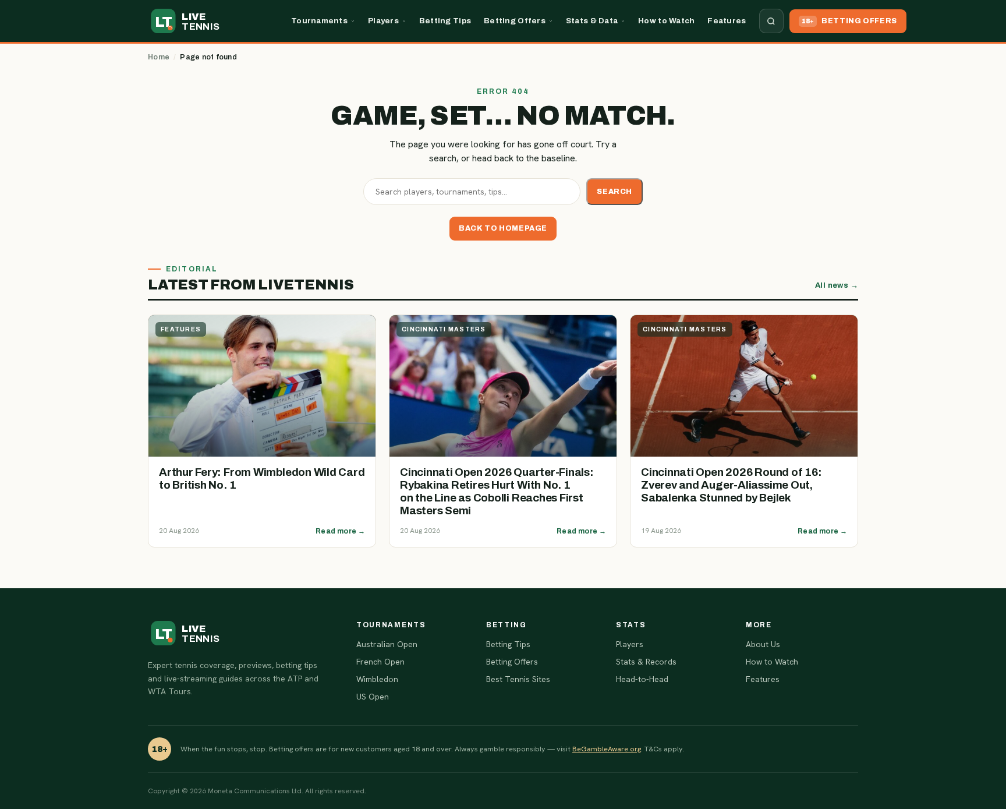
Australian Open (386, 644)
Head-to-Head (642, 679)
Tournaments (319, 20)
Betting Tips (445, 20)
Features (726, 20)
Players (383, 20)
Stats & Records (646, 661)
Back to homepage (503, 228)
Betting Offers (514, 20)
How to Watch (666, 20)
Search (614, 192)
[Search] (771, 21)
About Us (763, 644)
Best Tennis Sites (518, 679)
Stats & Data (592, 20)
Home (158, 57)
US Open (372, 696)
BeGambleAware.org (606, 749)
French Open (380, 661)
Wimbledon (377, 679)
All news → (836, 285)
